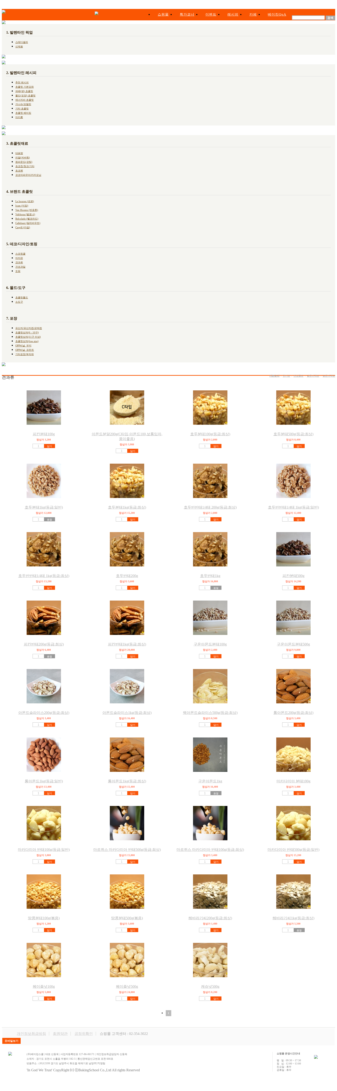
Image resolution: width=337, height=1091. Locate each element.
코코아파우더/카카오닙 (28, 175)
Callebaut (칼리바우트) (27, 223)
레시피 (232, 14)
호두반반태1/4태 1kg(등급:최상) (43, 576)
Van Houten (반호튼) (26, 210)
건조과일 (20, 266)
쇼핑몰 (163, 14)
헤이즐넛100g (44, 986)
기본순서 (274, 375)
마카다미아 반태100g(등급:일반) (44, 850)
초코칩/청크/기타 (24, 166)
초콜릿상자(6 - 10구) (27, 332)
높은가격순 (329, 375)
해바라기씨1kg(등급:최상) (293, 918)
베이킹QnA (277, 14)
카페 (253, 14)
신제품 (19, 46)
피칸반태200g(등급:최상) (44, 644)
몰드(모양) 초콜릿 (25, 95)
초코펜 (19, 170)
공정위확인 (84, 1034)
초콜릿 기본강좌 (24, 86)
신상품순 (298, 375)
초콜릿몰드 (21, 297)
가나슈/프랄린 (23, 104)
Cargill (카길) (22, 227)
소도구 (19, 301)
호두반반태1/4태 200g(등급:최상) (210, 507)
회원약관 (60, 1034)
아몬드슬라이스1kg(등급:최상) (127, 713)
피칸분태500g (293, 576)
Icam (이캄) (21, 205)
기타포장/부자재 (24, 354)
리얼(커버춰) (22, 157)
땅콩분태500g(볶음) (127, 918)
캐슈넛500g (210, 986)
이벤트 (210, 14)
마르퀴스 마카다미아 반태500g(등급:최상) (127, 850)
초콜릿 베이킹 (23, 113)
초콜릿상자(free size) (27, 341)
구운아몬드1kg (210, 781)
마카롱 (19, 117)
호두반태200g (127, 576)
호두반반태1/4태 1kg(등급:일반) (293, 507)
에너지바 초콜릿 (24, 99)
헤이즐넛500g (127, 986)
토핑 (17, 271)
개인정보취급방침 (31, 1034)
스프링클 (20, 253)
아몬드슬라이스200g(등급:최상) (43, 713)
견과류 (19, 262)
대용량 (19, 153)
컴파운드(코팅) (23, 162)
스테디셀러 (21, 42)
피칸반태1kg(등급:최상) (127, 644)
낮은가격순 (313, 375)
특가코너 (187, 14)
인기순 (286, 375)
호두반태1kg (210, 576)
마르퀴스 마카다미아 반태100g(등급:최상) (210, 850)
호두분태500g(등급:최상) (293, 434)
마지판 (19, 258)
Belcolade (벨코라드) (26, 218)
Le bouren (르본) (24, 201)
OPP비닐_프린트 (24, 349)
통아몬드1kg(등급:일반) (44, 781)
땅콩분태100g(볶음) (44, 918)
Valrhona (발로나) (25, 214)
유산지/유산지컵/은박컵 (28, 328)
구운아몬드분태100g (210, 644)
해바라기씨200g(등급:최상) (210, 918)
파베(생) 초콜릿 (24, 91)
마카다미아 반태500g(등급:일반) (293, 850)
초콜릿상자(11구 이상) (28, 336)
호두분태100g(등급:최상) (210, 434)
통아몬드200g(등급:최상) (293, 713)
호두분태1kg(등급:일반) (44, 507)
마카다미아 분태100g (293, 781)
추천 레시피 (22, 82)
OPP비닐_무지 (23, 345)
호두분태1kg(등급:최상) (127, 507)
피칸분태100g (44, 434)
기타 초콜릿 (22, 108)
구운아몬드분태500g (293, 644)
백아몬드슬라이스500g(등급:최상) (210, 713)
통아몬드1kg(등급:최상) (127, 781)
